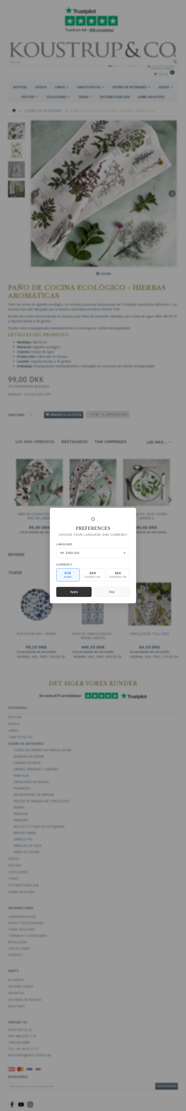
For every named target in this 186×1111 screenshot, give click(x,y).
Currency (64, 564)
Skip (112, 592)
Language (64, 544)
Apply (74, 592)
